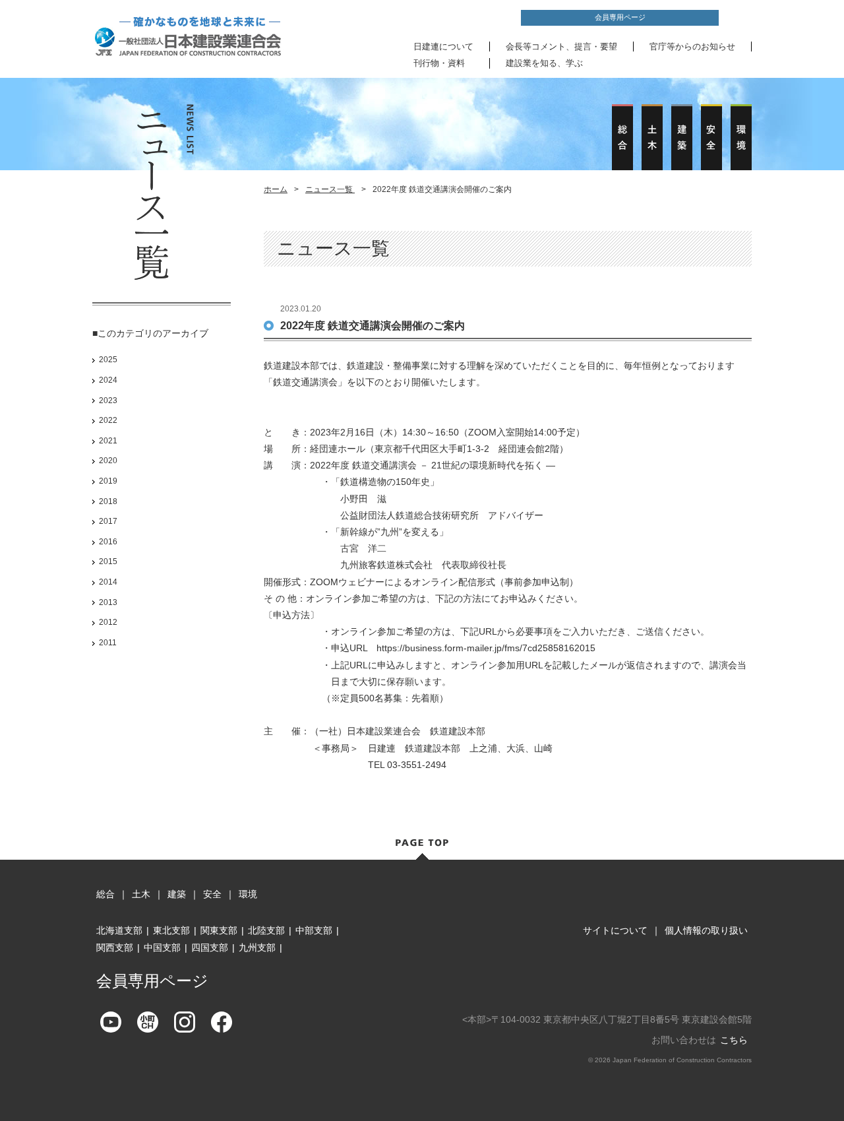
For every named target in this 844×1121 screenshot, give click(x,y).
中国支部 (162, 947)
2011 (108, 642)
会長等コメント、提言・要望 (561, 46)
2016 (108, 541)
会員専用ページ (620, 17)
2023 (108, 400)
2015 (108, 561)
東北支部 (171, 930)
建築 (176, 894)
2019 (108, 481)
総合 (105, 894)
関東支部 (218, 930)
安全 (212, 894)
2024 (108, 380)
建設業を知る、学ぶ (544, 63)
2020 (108, 460)
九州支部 (257, 947)
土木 (141, 894)
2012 (108, 622)
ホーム (275, 189)
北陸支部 (266, 930)
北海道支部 (119, 930)
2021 (108, 440)
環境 (248, 894)
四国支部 (209, 947)
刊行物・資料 (439, 63)
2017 (108, 521)
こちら (734, 1040)
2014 (108, 582)
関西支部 (114, 947)
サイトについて (615, 930)
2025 (108, 359)
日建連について (443, 46)
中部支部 (313, 930)
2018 (108, 501)
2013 (108, 602)
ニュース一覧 (330, 189)
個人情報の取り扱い (706, 930)
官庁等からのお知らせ (692, 46)
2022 (108, 420)
